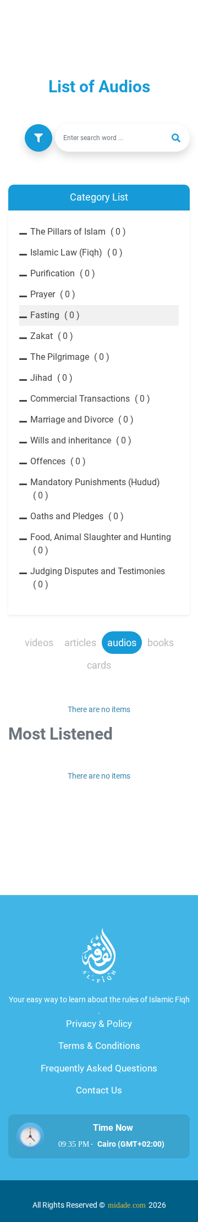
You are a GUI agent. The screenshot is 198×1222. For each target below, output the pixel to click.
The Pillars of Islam (78, 231)
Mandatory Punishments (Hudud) (95, 489)
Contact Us (99, 1090)
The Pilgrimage (69, 357)
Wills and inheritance (80, 440)
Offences (58, 461)
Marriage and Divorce (82, 419)
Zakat (51, 336)
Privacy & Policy (99, 1023)
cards (99, 665)
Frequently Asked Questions (99, 1068)
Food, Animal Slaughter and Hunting (100, 544)
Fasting (55, 315)
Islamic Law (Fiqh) (76, 252)
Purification (62, 273)
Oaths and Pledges (77, 516)
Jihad (51, 378)
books (160, 642)
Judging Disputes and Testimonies (97, 578)
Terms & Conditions (99, 1045)
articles (80, 642)
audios (121, 642)
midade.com (127, 1205)
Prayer (52, 294)
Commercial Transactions (90, 398)
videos (39, 642)
